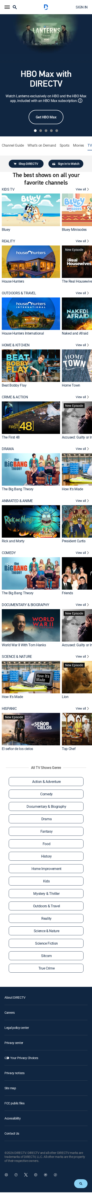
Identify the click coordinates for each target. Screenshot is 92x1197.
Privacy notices (14, 1073)
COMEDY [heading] (9, 553)
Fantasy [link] (46, 831)
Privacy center (13, 1043)
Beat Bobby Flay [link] (14, 385)
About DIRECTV (14, 997)
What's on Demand (41, 145)
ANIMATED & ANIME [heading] (17, 501)
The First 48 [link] (11, 437)
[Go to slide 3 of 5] (46, 130)
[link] (31, 210)
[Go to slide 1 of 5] (35, 130)
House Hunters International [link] (23, 333)
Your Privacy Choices (24, 1058)
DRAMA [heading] (8, 449)
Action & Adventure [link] (46, 781)
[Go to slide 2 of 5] (40, 130)
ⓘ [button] (80, 101)
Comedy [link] (46, 794)
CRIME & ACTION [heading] (15, 397)
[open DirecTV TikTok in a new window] (55, 1175)
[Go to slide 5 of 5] (56, 130)
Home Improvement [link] (46, 868)
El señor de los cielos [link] (17, 748)
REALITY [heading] (8, 241)
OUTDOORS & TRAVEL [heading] (19, 293)
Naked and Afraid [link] (75, 333)
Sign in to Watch (68, 164)
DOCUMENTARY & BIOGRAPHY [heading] (25, 604)
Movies (78, 145)
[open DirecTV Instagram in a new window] (36, 1175)
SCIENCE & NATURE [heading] (17, 656)
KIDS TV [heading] (8, 189)
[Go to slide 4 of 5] (51, 130)
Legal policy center (16, 1027)
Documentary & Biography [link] (46, 806)
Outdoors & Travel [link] (46, 906)
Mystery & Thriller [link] (46, 893)
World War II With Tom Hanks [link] (24, 644)
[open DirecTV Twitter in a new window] (26, 1175)
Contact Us (11, 1133)
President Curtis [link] (74, 541)
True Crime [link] (46, 968)
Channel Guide (13, 145)
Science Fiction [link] (46, 943)
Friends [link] (67, 593)
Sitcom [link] (46, 955)
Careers (9, 1012)
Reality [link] (46, 918)
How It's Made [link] (72, 489)
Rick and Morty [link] (13, 541)
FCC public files (14, 1103)
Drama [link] (46, 818)
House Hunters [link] (13, 281)
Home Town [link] (71, 385)
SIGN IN (82, 7)
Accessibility (12, 1118)
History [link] (46, 856)
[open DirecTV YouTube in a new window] (45, 1175)
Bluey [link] (6, 229)
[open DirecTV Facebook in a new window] (16, 1175)
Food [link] (46, 843)
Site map (10, 1088)
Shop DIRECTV (28, 164)
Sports (64, 145)
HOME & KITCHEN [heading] (15, 345)
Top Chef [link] (68, 748)
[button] (7, 7)
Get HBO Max (46, 117)
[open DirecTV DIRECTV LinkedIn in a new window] (6, 1175)
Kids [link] (46, 881)
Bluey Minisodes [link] (74, 229)
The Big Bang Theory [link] (17, 489)
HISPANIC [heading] (9, 708)
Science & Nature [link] (46, 930)
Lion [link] (65, 696)
